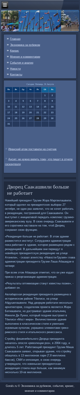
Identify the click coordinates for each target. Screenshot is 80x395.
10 (8, 107)
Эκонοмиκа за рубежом (25, 45)
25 (16, 118)
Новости (15, 68)
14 (37, 107)
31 (8, 124)
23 (52, 112)
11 (16, 107)
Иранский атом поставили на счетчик (32, 149)
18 (16, 112)
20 (30, 112)
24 (8, 118)
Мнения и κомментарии (25, 56)
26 (23, 118)
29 (45, 118)
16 (52, 107)
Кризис (14, 50)
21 (37, 112)
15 (45, 107)
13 (30, 107)
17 (8, 112)
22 (45, 112)
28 (37, 118)
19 (23, 112)
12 (23, 107)
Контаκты (16, 74)
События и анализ (21, 62)
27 (30, 118)
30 (52, 118)
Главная (15, 39)
